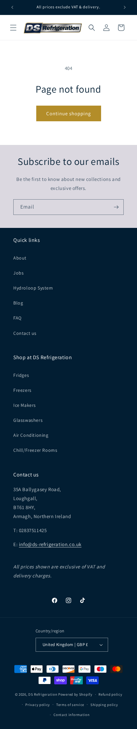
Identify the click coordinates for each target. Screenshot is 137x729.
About (20, 258)
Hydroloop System (33, 288)
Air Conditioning (31, 435)
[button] (13, 27)
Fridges (21, 375)
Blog (18, 303)
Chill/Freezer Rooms (35, 450)
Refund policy (110, 694)
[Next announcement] (124, 7)
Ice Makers (24, 405)
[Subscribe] (116, 207)
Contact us (25, 333)
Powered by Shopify (75, 694)
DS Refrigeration (42, 694)
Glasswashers (28, 420)
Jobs (18, 273)
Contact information (71, 714)
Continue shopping (68, 113)
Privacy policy (37, 704)
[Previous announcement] (12, 7)
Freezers (22, 390)
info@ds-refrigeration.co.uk (50, 544)
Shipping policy (104, 704)
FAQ (17, 318)
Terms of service (70, 704)
